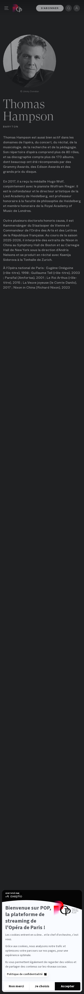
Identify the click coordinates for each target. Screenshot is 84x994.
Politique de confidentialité (25, 974)
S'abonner (50, 8)
